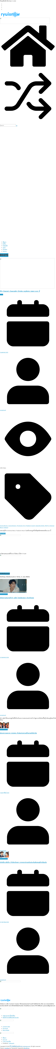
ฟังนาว (4, 242)
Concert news (6, 1026)
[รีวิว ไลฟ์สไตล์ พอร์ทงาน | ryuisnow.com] (28, 67)
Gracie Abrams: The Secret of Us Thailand (19, 525)
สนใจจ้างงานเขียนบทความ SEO (11, 1017)
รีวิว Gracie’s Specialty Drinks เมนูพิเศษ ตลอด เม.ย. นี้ (20, 291)
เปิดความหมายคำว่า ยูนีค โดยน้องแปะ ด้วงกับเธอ (17, 598)
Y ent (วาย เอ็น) (7, 1041)
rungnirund (3, 410)
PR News (5, 249)
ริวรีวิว (4, 244)
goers (4, 247)
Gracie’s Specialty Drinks (37, 525)
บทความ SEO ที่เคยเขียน (9, 1015)
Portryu (5, 251)
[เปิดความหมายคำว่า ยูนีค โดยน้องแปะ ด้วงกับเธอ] (13, 592)
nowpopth (11, 1043)
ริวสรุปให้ (5, 245)
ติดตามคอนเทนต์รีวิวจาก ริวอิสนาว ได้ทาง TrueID (13, 553)
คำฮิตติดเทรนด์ (4, 594)
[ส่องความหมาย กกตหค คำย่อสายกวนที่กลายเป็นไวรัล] (4, 727)
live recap (5, 1028)
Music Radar (6, 1030)
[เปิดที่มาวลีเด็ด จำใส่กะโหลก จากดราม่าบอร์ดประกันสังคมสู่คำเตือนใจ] (4, 857)
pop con (5, 1039)
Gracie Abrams (4, 525)
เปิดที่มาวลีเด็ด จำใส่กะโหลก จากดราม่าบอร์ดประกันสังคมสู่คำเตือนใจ (23, 862)
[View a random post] (28, 123)
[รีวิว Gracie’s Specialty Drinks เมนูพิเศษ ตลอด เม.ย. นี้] (27, 288)
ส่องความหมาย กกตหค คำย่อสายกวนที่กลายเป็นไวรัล (18, 733)
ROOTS (47, 525)
